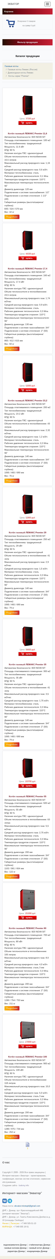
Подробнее (12, 217)
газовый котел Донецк (39, 1248)
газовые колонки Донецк (15, 1248)
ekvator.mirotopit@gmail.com (27, 1206)
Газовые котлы (11, 66)
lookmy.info (24, 1185)
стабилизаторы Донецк (39, 1245)
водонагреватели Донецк (15, 1245)
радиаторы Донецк (16, 1251)
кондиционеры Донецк (37, 1251)
